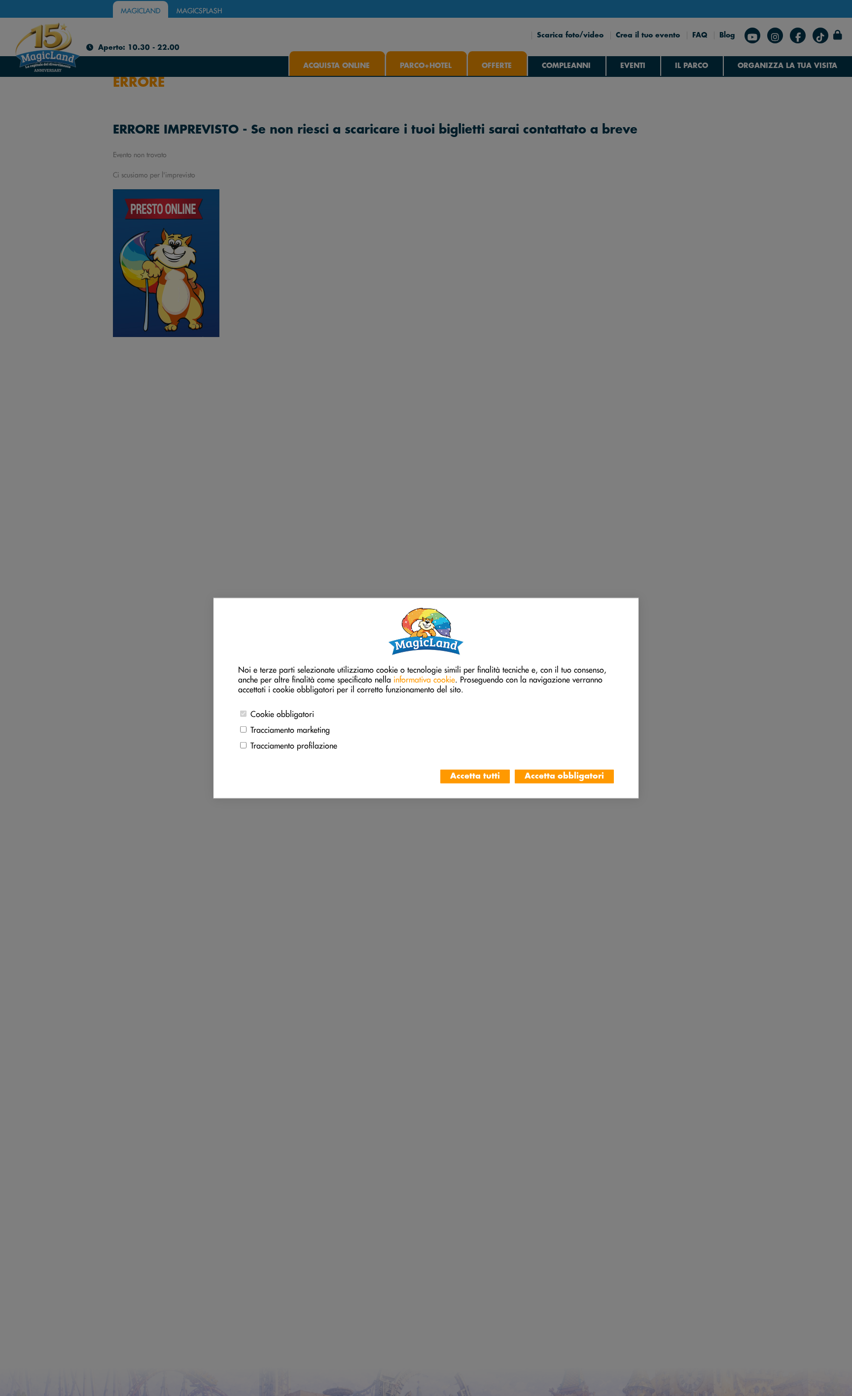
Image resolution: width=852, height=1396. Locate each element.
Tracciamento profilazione (293, 744)
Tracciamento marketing (290, 728)
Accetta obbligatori (564, 776)
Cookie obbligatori (282, 712)
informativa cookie (424, 678)
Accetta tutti (475, 776)
